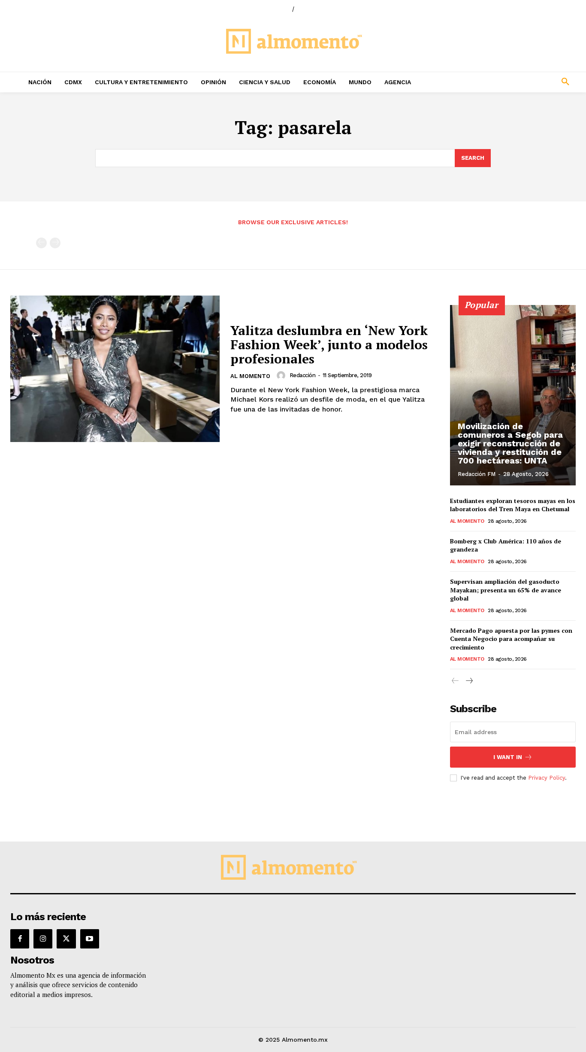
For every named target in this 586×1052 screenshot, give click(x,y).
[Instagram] (42, 938)
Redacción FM (476, 474)
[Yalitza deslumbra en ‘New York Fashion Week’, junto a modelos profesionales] (115, 369)
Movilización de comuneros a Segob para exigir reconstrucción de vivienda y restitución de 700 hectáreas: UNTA (510, 443)
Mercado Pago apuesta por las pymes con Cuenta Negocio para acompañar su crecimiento (511, 638)
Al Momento (250, 376)
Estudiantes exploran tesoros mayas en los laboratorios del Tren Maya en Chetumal (512, 505)
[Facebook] (19, 938)
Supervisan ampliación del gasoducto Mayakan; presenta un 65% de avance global (505, 589)
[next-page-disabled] (55, 243)
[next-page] (469, 681)
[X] (66, 938)
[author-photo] (282, 375)
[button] (513, 82)
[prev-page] (41, 243)
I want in (507, 757)
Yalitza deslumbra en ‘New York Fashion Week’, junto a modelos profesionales (329, 344)
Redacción (303, 375)
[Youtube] (89, 938)
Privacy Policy (546, 778)
